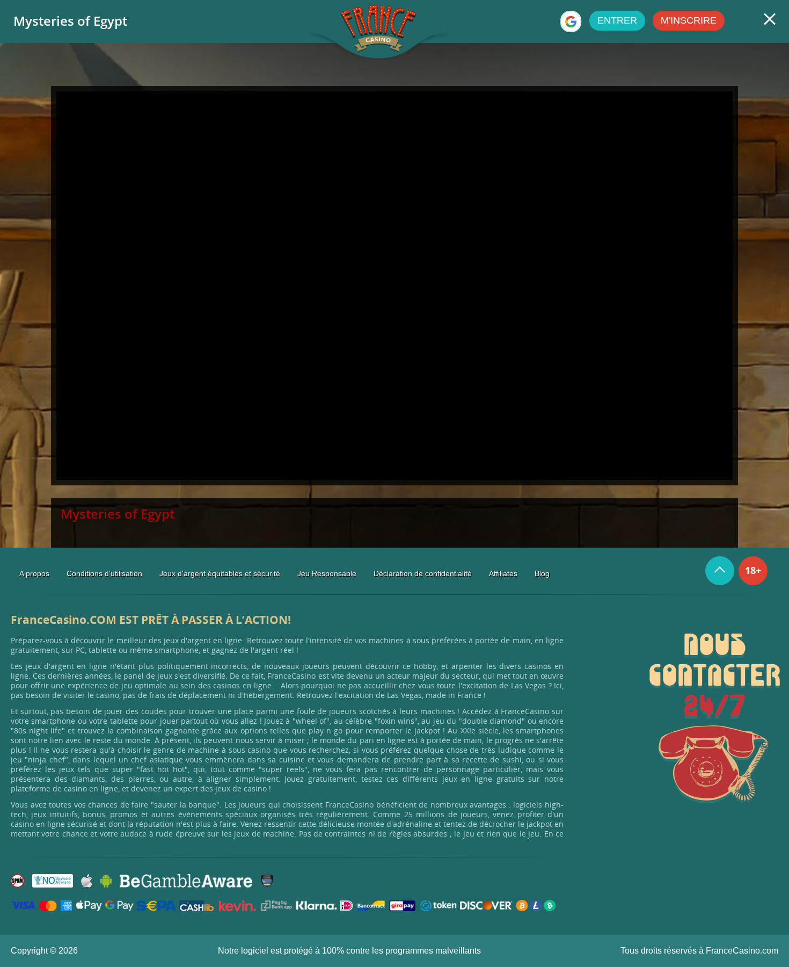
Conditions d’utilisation (104, 573)
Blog (542, 573)
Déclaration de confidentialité (423, 573)
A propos (34, 573)
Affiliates (503, 573)
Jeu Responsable (326, 573)
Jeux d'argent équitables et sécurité (219, 573)
